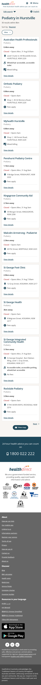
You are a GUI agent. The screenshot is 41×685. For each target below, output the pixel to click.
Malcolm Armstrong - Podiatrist (20, 232)
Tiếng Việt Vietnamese (10, 619)
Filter (8, 32)
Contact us (6, 553)
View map (23, 428)
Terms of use (6, 541)
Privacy (4, 545)
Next (35, 424)
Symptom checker (8, 590)
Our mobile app (7, 525)
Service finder (7, 586)
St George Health (13, 302)
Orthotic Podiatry (13, 83)
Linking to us (6, 529)
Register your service (9, 537)
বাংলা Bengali (6, 607)
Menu (35, 3)
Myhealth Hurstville (14, 121)
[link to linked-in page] (17, 645)
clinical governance (26, 654)
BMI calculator (7, 574)
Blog (3, 570)
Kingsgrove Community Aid (18, 195)
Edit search (8, 11)
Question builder (8, 594)
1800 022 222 (22, 453)
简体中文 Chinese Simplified (12, 611)
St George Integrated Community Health (15, 340)
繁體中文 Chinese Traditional (12, 615)
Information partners (9, 533)
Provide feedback (8, 557)
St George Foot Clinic (14, 267)
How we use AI (7, 549)
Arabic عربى (6, 603)
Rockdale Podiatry (13, 388)
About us (5, 561)
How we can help (8, 521)
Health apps (6, 578)
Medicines (5, 582)
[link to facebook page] (7, 645)
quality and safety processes (21, 656)
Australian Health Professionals (20, 39)
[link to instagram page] (12, 645)
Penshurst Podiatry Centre (18, 158)
